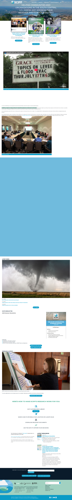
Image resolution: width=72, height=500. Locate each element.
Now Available (53, 36)
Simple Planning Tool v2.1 (53, 35)
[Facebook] (50, 497)
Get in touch (25, 433)
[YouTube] (54, 497)
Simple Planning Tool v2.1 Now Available (10, 305)
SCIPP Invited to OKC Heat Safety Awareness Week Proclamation (18, 34)
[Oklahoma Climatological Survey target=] (15, 483)
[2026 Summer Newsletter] (39, 437)
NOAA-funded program (26, 115)
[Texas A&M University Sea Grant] (21, 483)
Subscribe (31, 472)
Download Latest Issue (28, 475)
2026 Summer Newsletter (48, 436)
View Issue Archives (43, 475)
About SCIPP (47, 485)
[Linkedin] (56, 497)
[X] (52, 497)
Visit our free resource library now (16, 436)
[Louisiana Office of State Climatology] (18, 483)
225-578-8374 (29, 492)
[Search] (60, 483)
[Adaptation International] (27, 483)
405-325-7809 (17, 492)
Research (47, 486)
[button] (36, 2)
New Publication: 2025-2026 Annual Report (36, 35)
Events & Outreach (49, 489)
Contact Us (47, 490)
